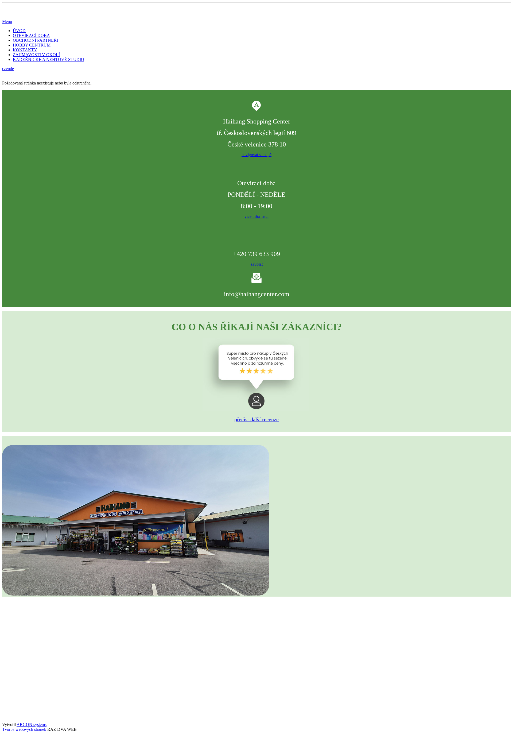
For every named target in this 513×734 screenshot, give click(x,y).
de (12, 68)
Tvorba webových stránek (24, 729)
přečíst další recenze (256, 419)
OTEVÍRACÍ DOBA (31, 35)
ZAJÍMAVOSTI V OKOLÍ (36, 54)
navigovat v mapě (256, 154)
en (8, 68)
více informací (256, 216)
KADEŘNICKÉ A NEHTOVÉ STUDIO (48, 59)
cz (4, 68)
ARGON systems (31, 724)
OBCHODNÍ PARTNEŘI (35, 40)
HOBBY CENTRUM (31, 45)
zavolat (257, 264)
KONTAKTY (25, 50)
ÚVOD (19, 30)
